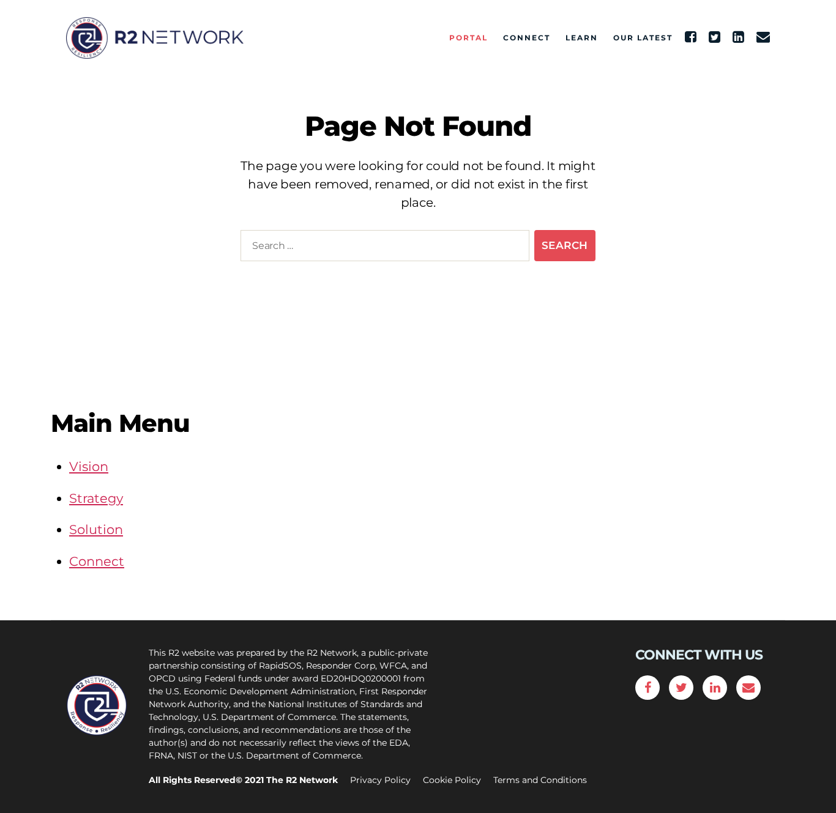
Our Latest (643, 38)
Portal (468, 38)
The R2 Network (302, 779)
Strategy (96, 498)
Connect (526, 38)
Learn (581, 38)
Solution (96, 529)
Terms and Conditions (540, 779)
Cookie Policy (452, 779)
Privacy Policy (380, 779)
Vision (88, 466)
